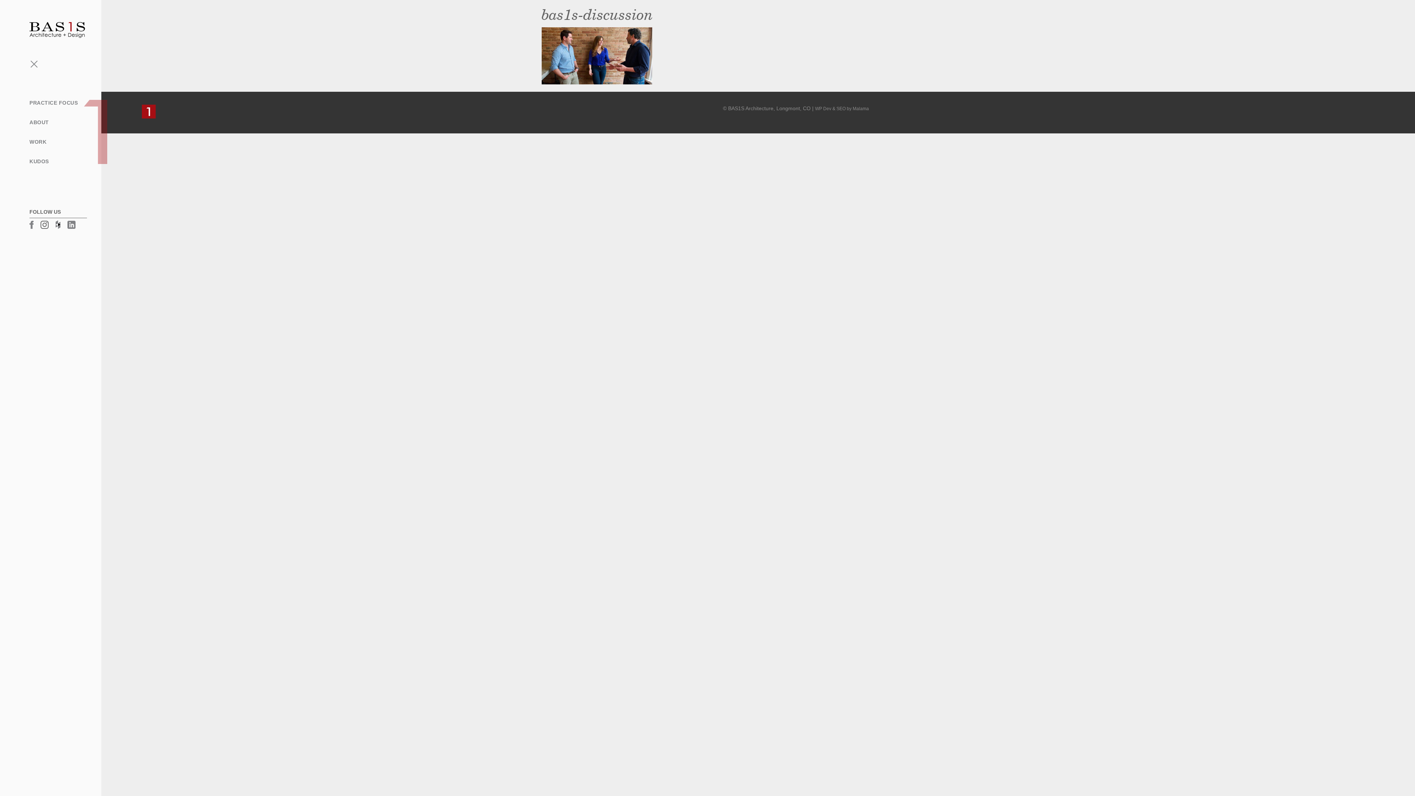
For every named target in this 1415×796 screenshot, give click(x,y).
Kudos (39, 161)
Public (19, 156)
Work (37, 142)
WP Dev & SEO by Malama (842, 108)
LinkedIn (71, 225)
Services (22, 133)
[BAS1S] (57, 30)
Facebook (31, 225)
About (39, 122)
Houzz (58, 224)
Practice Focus (53, 103)
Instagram (45, 225)
